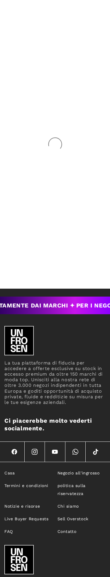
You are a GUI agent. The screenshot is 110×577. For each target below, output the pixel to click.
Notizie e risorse (22, 506)
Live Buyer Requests (26, 518)
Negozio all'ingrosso (78, 473)
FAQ (8, 531)
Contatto (67, 531)
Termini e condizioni (26, 485)
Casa (9, 473)
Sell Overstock (73, 518)
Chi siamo (68, 506)
